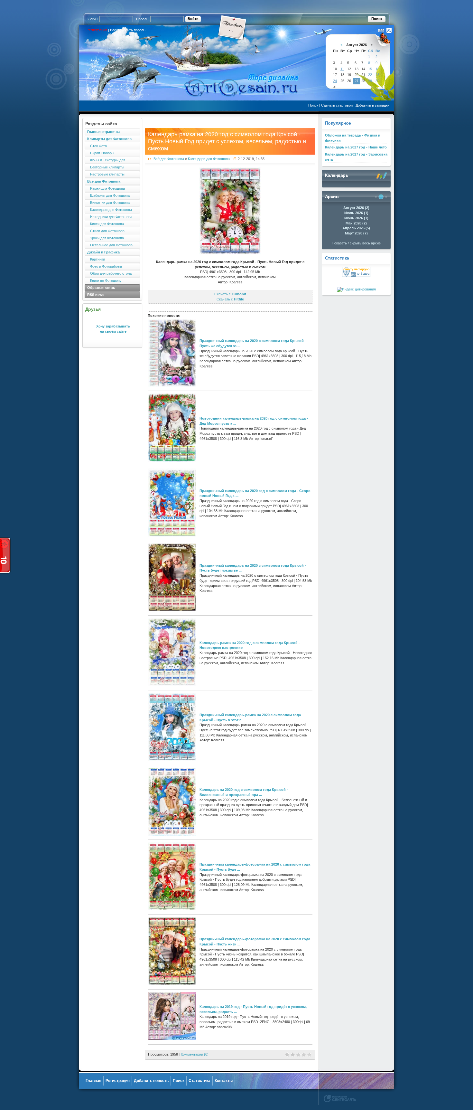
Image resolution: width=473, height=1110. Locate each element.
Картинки (96, 259)
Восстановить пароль (127, 30)
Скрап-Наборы (100, 153)
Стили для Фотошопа (106, 231)
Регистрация (97, 30)
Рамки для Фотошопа (106, 188)
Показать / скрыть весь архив (356, 243)
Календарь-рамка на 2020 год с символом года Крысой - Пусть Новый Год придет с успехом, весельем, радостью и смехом (227, 141)
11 (342, 69)
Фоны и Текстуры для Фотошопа (105, 161)
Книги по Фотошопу (104, 280)
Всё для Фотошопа (168, 159)
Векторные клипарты (105, 167)
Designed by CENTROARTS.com (340, 1098)
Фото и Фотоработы (104, 266)
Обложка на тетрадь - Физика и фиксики (352, 137)
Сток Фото (97, 146)
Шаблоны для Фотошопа (108, 195)
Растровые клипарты (106, 174)
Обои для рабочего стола (109, 273)
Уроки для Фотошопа (105, 238)
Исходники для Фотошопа (109, 217)
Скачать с (230, 294)
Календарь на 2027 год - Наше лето (356, 147)
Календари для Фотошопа (109, 210)
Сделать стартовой (337, 105)
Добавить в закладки (372, 105)
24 (335, 81)
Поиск (313, 105)
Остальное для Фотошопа (110, 245)
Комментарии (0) (195, 1054)
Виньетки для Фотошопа (108, 202)
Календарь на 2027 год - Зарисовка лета (356, 156)
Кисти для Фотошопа (105, 224)
